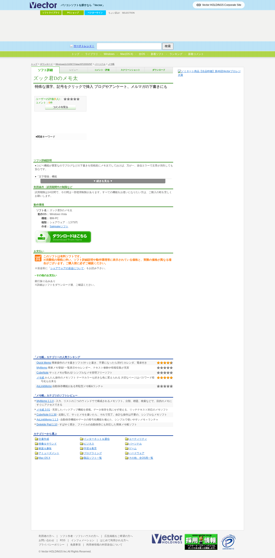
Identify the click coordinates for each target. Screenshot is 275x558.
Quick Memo (44, 362)
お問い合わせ (46, 540)
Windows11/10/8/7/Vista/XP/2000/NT (73, 64)
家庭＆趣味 (45, 448)
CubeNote (43, 372)
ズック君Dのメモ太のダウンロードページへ (63, 236)
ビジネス (89, 443)
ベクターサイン (95, 12)
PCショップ (73, 12)
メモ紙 (40, 377)
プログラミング (93, 453)
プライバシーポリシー (51, 544)
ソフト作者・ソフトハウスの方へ (79, 536)
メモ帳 (111, 64)
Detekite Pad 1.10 (47, 424)
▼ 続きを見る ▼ (103, 181)
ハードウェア (136, 453)
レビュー (73, 70)
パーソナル (100, 64)
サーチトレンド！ (84, 46)
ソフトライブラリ (51, 12)
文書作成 (44, 438)
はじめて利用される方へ (114, 540)
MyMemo (42, 367)
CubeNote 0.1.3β (47, 414)
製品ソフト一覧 (93, 457)
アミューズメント (49, 453)
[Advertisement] (69, 322)
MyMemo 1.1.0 (45, 401)
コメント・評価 (102, 70)
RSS (62, 540)
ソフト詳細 (45, 70)
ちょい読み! (114, 13)
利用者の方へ (46, 536)
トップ (34, 64)
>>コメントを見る (60, 107)
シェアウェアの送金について (67, 268)
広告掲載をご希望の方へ (118, 536)
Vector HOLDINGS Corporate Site (221, 4)
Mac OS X (44, 457)
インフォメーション (82, 540)
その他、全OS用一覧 (141, 457)
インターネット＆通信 (97, 438)
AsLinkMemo (44, 386)
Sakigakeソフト (59, 226)
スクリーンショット (130, 70)
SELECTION (128, 13)
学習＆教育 (90, 448)
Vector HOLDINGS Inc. (54, 551)
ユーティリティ (138, 438)
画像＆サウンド (48, 443)
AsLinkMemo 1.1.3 (47, 419)
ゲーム (133, 448)
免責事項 (75, 544)
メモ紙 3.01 (43, 409)
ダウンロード (46, 64)
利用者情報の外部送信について (104, 544)
